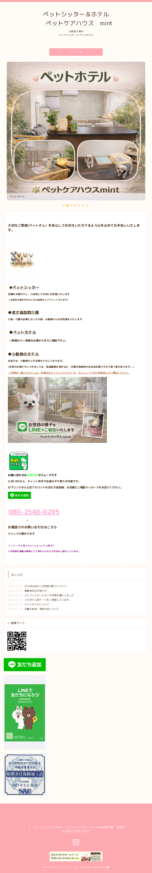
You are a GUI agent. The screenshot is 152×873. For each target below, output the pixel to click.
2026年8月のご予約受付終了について (46, 586)
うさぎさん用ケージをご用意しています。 (48, 600)
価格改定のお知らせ (36, 590)
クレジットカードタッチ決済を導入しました (49, 595)
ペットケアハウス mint (65, 867)
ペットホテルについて (37, 604)
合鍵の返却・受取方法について (42, 609)
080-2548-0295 (77, 831)
